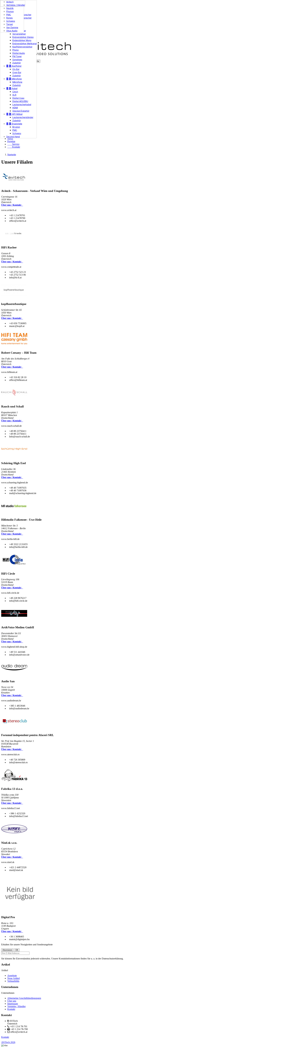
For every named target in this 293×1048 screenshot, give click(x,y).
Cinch (15, 91)
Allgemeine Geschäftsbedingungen (24, 998)
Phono (15, 50)
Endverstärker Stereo (23, 37)
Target (9, 24)
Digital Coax (18, 98)
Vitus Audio (11, 30)
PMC (14, 130)
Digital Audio (18, 53)
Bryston (16, 127)
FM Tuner (17, 56)
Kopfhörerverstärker (22, 46)
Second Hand (13, 136)
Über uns (11, 1001)
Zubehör (16, 62)
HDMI (15, 107)
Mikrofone (14, 78)
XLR (14, 94)
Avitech (10, 1)
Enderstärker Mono (21, 40)
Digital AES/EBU (20, 101)
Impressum (12, 1003)
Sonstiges (17, 59)
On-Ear (15, 69)
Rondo (9, 17)
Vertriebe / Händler (15, 5)
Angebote (12, 975)
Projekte (11, 141)
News (10, 138)
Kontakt (13, 147)
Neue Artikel (13, 978)
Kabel (11, 88)
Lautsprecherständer (22, 117)
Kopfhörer (14, 66)
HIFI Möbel (14, 114)
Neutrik (10, 8)
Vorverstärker (19, 34)
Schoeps (16, 133)
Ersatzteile (14, 123)
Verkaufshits (13, 981)
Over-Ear (16, 72)
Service (13, 144)
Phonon (10, 11)
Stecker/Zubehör (20, 111)
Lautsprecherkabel (21, 104)
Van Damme (12, 27)
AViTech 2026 (8, 1042)
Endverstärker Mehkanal (24, 43)
